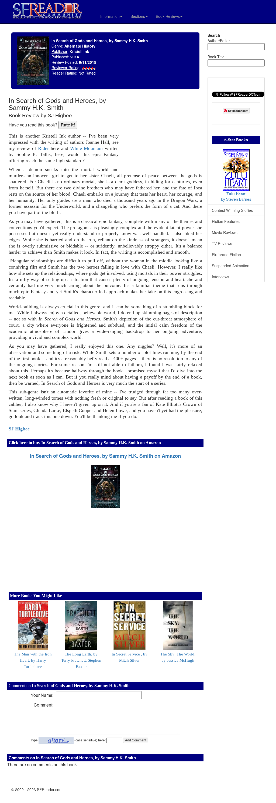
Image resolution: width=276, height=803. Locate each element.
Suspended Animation (230, 265)
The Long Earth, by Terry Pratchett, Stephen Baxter (81, 660)
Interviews (220, 276)
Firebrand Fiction (226, 254)
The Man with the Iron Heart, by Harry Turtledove (33, 660)
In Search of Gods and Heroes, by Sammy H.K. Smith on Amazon (105, 455)
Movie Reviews (224, 232)
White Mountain (86, 148)
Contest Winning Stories (232, 210)
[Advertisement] (161, 132)
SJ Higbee (19, 428)
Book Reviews (168, 16)
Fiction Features (226, 221)
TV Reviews (222, 243)
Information (110, 16)
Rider (43, 148)
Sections (137, 16)
